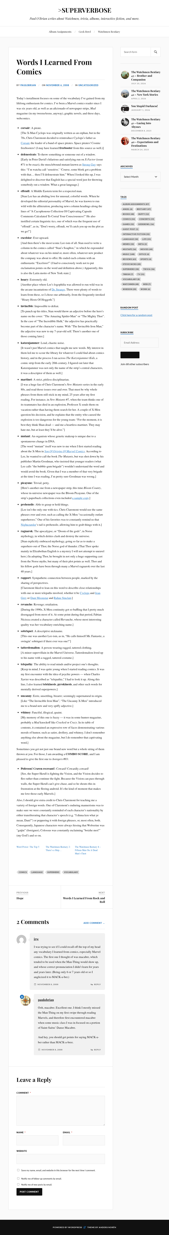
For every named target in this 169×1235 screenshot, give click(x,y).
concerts (146, 219)
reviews (129, 259)
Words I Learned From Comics (54, 66)
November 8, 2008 (47, 984)
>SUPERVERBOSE (84, 10)
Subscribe (129, 355)
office (144, 254)
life (146, 239)
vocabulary (71, 872)
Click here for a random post (136, 315)
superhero (53, 872)
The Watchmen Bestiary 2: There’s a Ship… (58, 848)
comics (23, 872)
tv (140, 274)
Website (22, 1151)
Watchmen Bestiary (109, 31)
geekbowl (146, 224)
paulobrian (28, 85)
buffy (143, 214)
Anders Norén (107, 1227)
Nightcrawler (28, 525)
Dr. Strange (58, 289)
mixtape (129, 249)
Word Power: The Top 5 (28, 846)
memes (128, 244)
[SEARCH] (156, 52)
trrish (128, 274)
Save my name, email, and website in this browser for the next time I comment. (58, 1170)
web (147, 284)
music (129, 254)
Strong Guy (89, 164)
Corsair (25, 143)
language (37, 872)
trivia (149, 269)
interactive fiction (136, 234)
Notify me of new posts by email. (36, 1184)
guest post (130, 229)
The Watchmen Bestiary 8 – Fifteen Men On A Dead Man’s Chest (88, 850)
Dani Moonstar (39, 598)
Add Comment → (94, 923)
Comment (24, 1092)
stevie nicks (132, 264)
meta (142, 244)
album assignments (136, 204)
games (128, 224)
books (128, 214)
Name (21, 1132)
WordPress (75, 1227)
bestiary (144, 209)
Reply (97, 984)
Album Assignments (60, 31)
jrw (36, 939)
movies (146, 249)
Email (67, 1132)
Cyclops (84, 593)
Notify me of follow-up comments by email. (41, 1178)
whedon (129, 289)
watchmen (131, 284)
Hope (20, 898)
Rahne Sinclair (62, 598)
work (145, 289)
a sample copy (80, 498)
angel (128, 209)
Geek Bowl (85, 31)
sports (145, 259)
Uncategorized (88, 85)
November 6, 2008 (57, 85)
